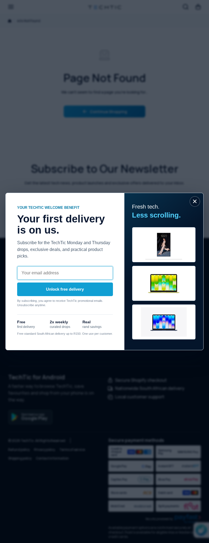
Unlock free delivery (65, 289)
